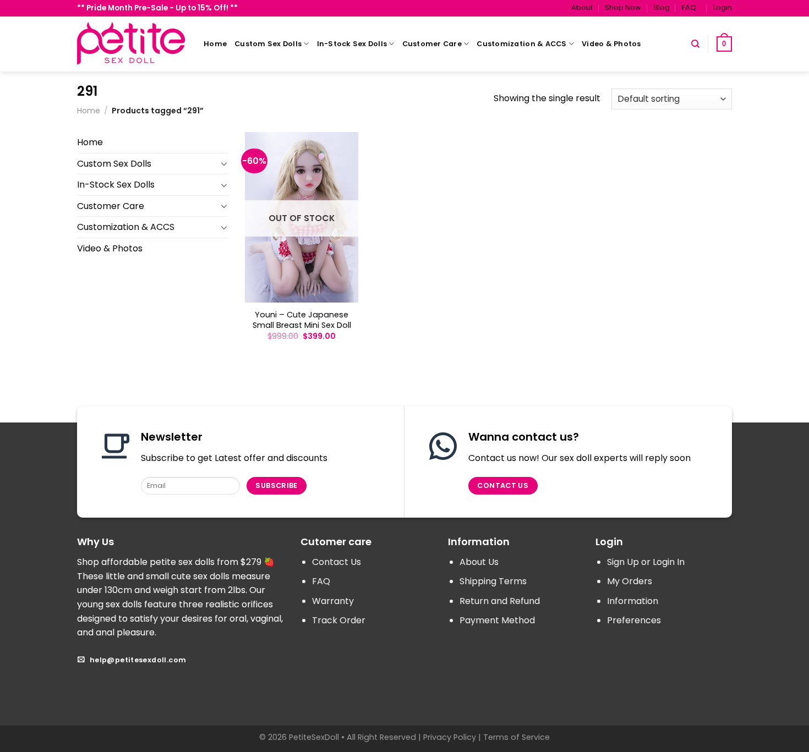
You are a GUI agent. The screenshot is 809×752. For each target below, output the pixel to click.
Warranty (333, 601)
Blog (662, 7)
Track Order (338, 620)
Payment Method (497, 620)
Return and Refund (500, 601)
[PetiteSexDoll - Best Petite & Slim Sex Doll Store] (132, 43)
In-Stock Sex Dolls (352, 43)
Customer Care (432, 43)
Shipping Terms (493, 581)
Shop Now (623, 7)
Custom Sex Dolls (268, 43)
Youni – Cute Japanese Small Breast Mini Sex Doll (302, 320)
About (582, 7)
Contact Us (336, 562)
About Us (479, 562)
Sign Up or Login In (646, 562)
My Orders (629, 581)
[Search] (695, 44)
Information (632, 601)
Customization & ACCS (521, 43)
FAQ (689, 7)
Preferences (634, 620)
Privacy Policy (449, 737)
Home (215, 43)
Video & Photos (611, 43)
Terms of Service (516, 737)
